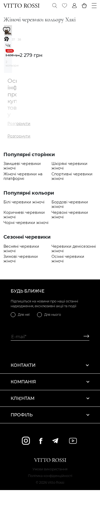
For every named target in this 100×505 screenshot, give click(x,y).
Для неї (24, 315)
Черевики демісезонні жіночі (73, 248)
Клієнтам (22, 398)
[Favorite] (64, 5)
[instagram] (26, 441)
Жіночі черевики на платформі (22, 176)
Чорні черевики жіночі (26, 222)
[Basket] (84, 5)
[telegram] (55, 440)
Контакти (23, 365)
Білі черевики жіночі (24, 202)
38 (19, 39)
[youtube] (72, 441)
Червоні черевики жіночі (69, 214)
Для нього (52, 315)
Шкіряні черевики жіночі (69, 166)
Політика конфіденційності (50, 476)
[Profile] (74, 5)
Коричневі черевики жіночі (24, 214)
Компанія (23, 381)
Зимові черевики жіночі (20, 258)
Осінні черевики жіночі (67, 258)
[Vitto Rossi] (21, 5)
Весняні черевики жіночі (21, 248)
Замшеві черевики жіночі (22, 166)
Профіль (22, 414)
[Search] (54, 5)
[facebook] (41, 440)
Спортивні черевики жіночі (72, 176)
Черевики (8, 45)
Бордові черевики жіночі (69, 204)
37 (13, 39)
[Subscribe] (84, 336)
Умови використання (50, 469)
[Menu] (94, 5)
